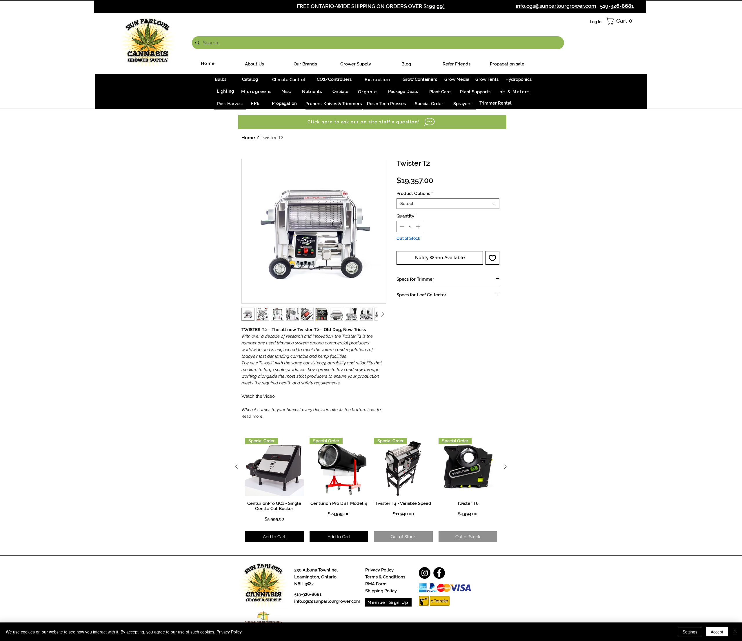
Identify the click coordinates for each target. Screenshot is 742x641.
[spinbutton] (410, 226)
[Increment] (419, 226)
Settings (690, 632)
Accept (717, 632)
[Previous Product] (236, 466)
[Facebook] (439, 573)
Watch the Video (258, 396)
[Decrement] (401, 226)
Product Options (415, 193)
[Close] (735, 631)
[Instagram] (424, 573)
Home (248, 137)
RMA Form (376, 584)
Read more (251, 416)
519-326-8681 (617, 6)
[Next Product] (505, 466)
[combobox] (448, 203)
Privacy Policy (379, 570)
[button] (620, 21)
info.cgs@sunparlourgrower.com (327, 601)
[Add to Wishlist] (492, 258)
